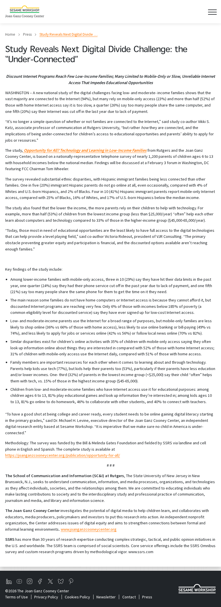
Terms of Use (16, 597)
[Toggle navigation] (212, 11)
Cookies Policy (77, 597)
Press (27, 34)
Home (10, 34)
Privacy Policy (46, 597)
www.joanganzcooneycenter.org (89, 529)
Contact (129, 597)
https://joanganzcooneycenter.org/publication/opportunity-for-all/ (62, 455)
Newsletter (106, 597)
